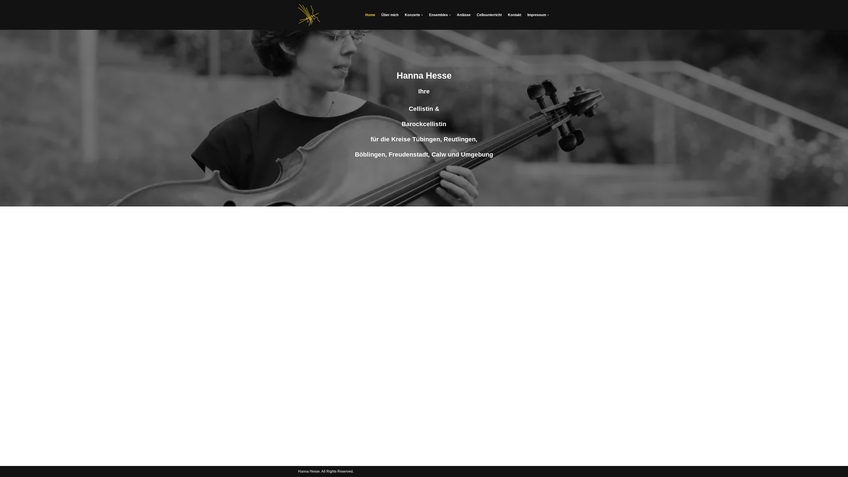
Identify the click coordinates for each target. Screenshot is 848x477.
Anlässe (464, 15)
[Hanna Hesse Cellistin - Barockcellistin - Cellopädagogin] (309, 15)
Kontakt (514, 15)
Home (370, 15)
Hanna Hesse (309, 471)
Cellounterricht (489, 15)
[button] (422, 15)
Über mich (390, 15)
